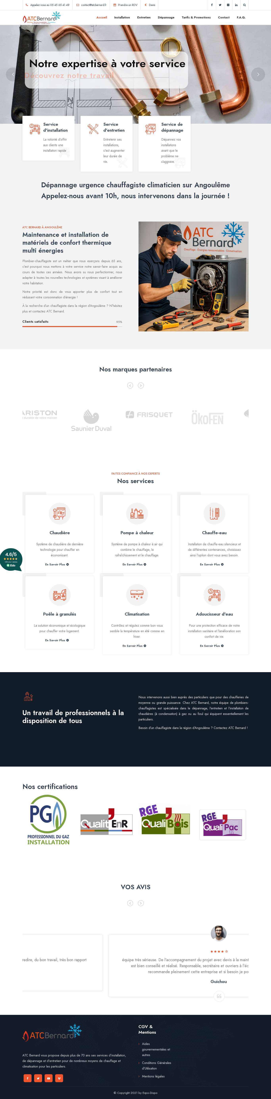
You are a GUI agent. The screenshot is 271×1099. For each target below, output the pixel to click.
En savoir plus (55, 640)
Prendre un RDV (127, 5)
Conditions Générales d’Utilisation (156, 1066)
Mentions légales (153, 1076)
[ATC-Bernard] (41, 17)
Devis (152, 5)
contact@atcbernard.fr (94, 5)
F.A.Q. (241, 17)
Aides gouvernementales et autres (156, 1049)
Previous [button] (130, 385)
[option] (48, 419)
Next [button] (141, 385)
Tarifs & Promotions (196, 17)
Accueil (101, 17)
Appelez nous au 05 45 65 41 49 (49, 5)
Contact (224, 17)
